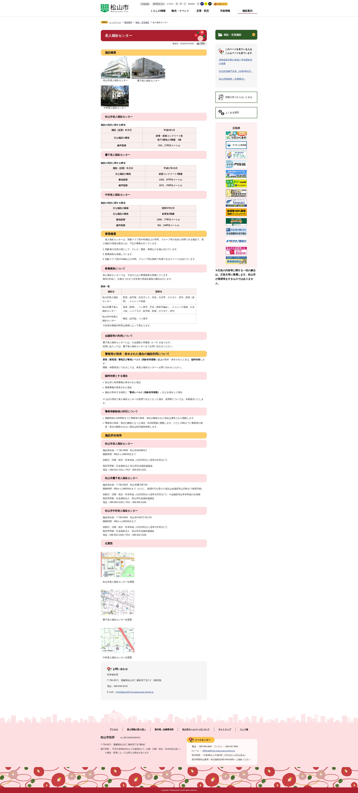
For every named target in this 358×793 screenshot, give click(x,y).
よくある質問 (232, 112)
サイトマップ (224, 729)
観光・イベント (180, 10)
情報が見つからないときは (238, 97)
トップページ (115, 22)
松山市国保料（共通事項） (232, 79)
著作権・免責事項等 (164, 729)
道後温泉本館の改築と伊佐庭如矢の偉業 (235, 62)
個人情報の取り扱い (136, 729)
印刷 (202, 43)
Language (145, 4)
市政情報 (225, 10)
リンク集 (244, 729)
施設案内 (247, 10)
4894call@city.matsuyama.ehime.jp (218, 751)
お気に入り (222, 4)
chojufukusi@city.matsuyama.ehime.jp (135, 692)
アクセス (114, 729)
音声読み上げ (158, 4)
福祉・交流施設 (142, 22)
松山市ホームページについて (196, 729)
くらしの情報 (158, 10)
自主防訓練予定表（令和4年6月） (236, 71)
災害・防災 (202, 10)
